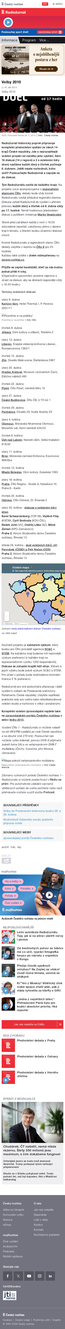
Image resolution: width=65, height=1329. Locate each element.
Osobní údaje (22, 1320)
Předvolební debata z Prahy (36, 1040)
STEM (5, 653)
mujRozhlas (8, 871)
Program (29, 40)
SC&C (48, 649)
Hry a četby (11, 881)
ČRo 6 (40, 247)
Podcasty (9, 1251)
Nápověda (40, 1214)
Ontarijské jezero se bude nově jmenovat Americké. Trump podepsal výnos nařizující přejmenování (28, 1164)
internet (24, 740)
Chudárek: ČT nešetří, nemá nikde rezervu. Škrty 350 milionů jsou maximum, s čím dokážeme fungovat (31, 1150)
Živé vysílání (12, 902)
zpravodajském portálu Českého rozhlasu (33, 715)
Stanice (7, 1219)
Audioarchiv (10, 1246)
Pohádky (25, 888)
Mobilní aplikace (13, 1256)
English (57, 1320)
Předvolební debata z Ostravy (37, 1056)
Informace (9, 40)
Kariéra (38, 1224)
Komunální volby (13, 1214)
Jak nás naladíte (44, 1209)
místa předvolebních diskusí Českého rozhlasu (35, 628)
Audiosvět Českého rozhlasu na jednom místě (27, 918)
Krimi (8, 888)
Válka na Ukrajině (13, 1209)
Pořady (9, 895)
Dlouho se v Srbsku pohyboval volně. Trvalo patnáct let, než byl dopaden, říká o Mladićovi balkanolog (30, 1176)
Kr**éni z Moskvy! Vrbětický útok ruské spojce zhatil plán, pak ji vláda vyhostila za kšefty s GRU (39, 986)
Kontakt (39, 1229)
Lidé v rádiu (41, 1219)
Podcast (49, 792)
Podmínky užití (41, 1320)
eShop (7, 1224)
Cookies (7, 1320)
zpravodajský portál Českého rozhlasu (28, 838)
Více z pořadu (13, 1035)
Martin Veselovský (49, 214)
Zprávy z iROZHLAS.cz (19, 1098)
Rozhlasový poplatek (47, 1234)
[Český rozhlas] (12, 4)
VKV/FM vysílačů (20, 731)
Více (44, 40)
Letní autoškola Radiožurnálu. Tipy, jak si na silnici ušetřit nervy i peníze (40, 935)
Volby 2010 (16, 719)
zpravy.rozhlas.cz (13, 259)
